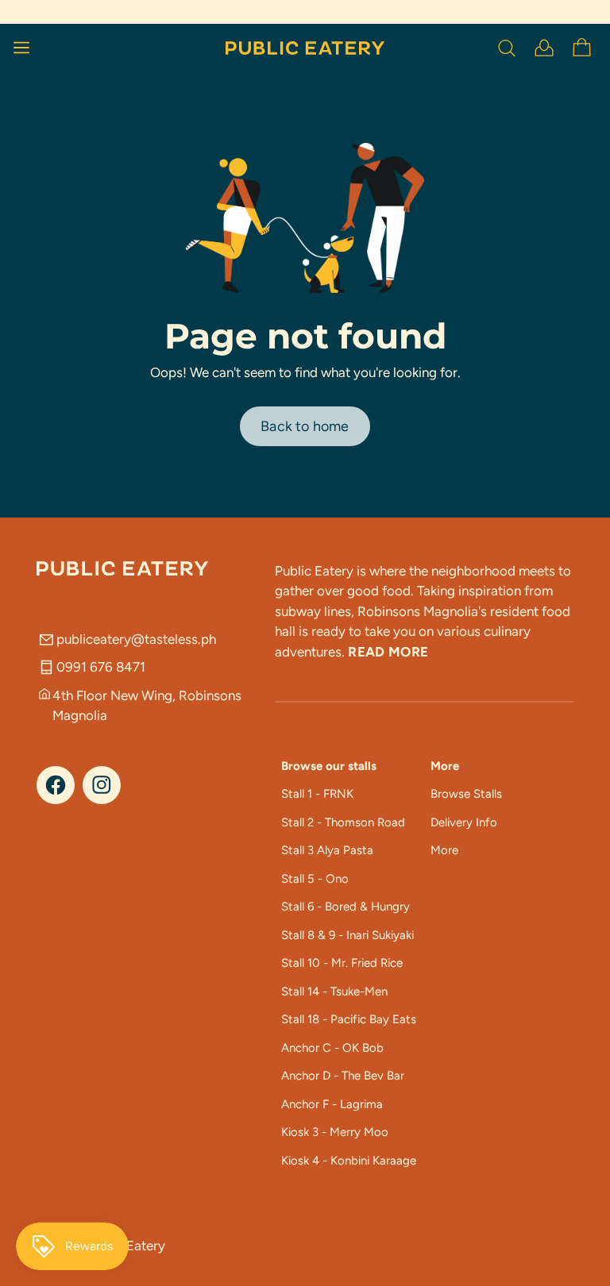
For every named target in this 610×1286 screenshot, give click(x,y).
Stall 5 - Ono (315, 879)
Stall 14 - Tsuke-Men (334, 991)
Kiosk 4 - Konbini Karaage (348, 1160)
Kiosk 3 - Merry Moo (334, 1132)
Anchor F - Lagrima (332, 1104)
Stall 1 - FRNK (317, 794)
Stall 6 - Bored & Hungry (345, 906)
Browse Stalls (466, 794)
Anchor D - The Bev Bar (342, 1075)
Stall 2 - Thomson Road (343, 822)
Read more (388, 652)
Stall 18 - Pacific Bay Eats (348, 1019)
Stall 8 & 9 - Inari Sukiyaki (347, 935)
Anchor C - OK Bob (332, 1048)
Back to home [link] (305, 426)
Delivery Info (463, 822)
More (444, 850)
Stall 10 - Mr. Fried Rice (342, 963)
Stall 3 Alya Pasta (327, 850)
